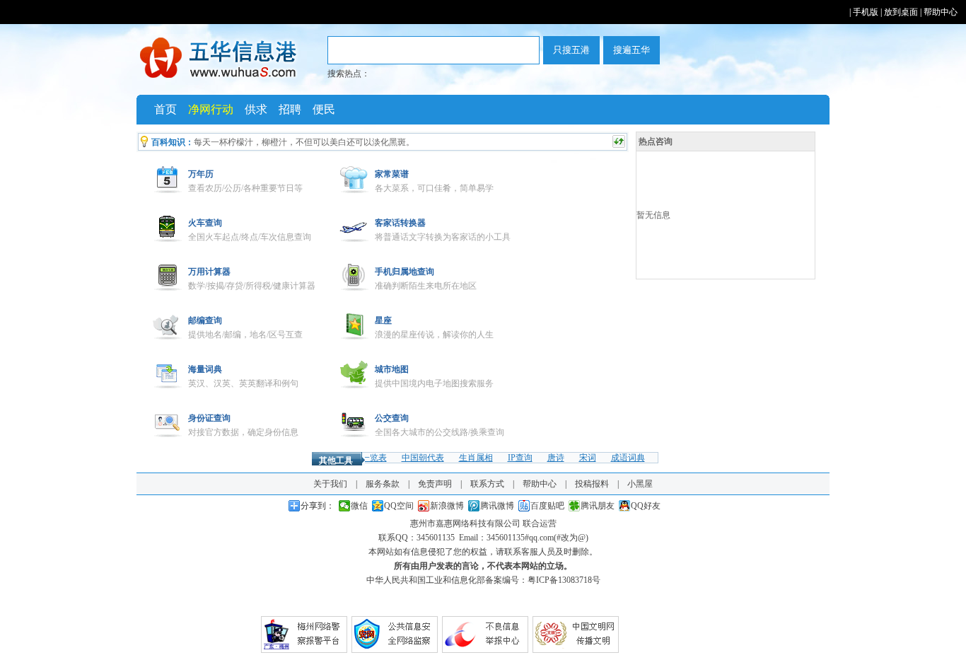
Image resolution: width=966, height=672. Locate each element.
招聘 (290, 109)
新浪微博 (447, 506)
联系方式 (487, 484)
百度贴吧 (547, 506)
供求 (256, 109)
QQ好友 (646, 506)
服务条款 (383, 484)
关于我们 (330, 484)
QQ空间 (399, 506)
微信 (359, 506)
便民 (324, 109)
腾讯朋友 (598, 506)
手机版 (865, 12)
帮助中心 (941, 12)
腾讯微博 (497, 506)
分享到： (317, 506)
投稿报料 (592, 484)
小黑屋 (640, 484)
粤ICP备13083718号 (564, 580)
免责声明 (435, 484)
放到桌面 (901, 12)
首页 (165, 109)
